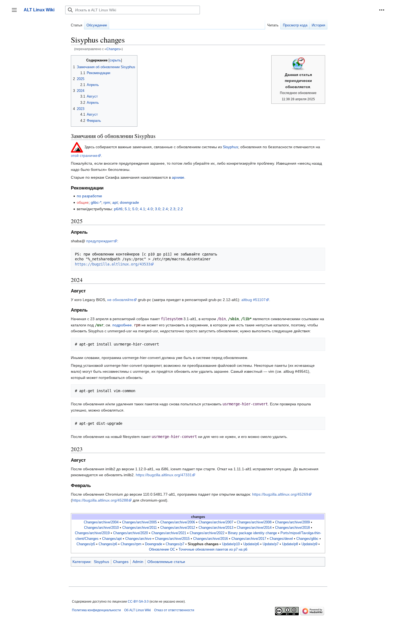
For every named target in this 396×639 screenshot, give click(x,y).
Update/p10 (231, 544)
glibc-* (96, 202)
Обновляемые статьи (166, 561)
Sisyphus (230, 147)
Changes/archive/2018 (292, 528)
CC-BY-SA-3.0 (138, 601)
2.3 (172, 209)
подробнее (122, 325)
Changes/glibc (307, 539)
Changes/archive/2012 (177, 528)
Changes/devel (281, 539)
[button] (382, 10)
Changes (113, 49)
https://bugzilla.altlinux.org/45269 (280, 494)
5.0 (135, 209)
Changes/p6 (108, 544)
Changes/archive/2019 (92, 533)
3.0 (157, 209)
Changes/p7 (175, 544)
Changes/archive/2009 (292, 522)
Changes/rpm (131, 544)
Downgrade (153, 544)
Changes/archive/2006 (177, 522)
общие (83, 202)
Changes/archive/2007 (216, 522)
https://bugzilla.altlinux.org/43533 (112, 264)
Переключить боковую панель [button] (16, 12)
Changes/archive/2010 (101, 528)
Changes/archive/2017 (248, 539)
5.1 (127, 209)
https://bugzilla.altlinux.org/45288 (100, 500)
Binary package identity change (252, 533)
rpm (106, 202)
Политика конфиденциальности (96, 610)
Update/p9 (309, 544)
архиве (178, 177)
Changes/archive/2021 (168, 533)
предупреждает (100, 241)
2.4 (165, 209)
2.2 (180, 209)
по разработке (89, 196)
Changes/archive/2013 (216, 528)
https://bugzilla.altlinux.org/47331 (164, 475)
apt (115, 202)
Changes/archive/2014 (254, 528)
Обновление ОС (162, 549)
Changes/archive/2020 (130, 533)
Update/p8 (290, 544)
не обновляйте (120, 300)
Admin (138, 561)
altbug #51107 (253, 300)
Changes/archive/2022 (207, 533)
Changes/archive (138, 539)
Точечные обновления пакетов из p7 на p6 (213, 549)
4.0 (150, 209)
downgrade (129, 202)
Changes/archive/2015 (172, 539)
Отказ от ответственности (174, 610)
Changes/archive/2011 (139, 528)
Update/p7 (271, 544)
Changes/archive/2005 (139, 522)
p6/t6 (118, 209)
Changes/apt (112, 539)
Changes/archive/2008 (254, 522)
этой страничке (84, 155)
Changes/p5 (86, 544)
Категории (81, 561)
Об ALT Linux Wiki (137, 610)
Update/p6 (251, 544)
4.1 (142, 209)
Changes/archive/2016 (210, 539)
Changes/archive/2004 (101, 522)
